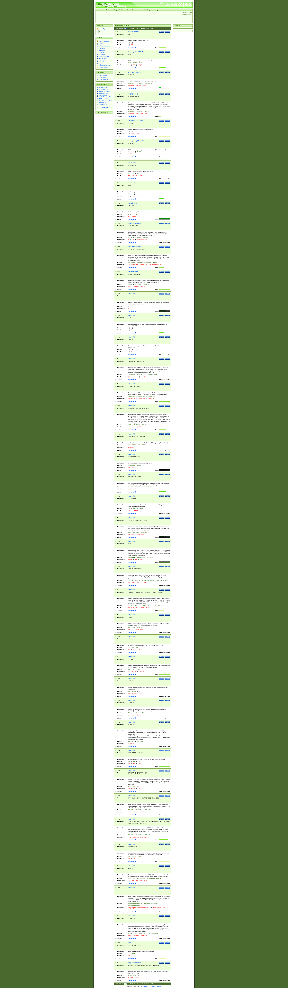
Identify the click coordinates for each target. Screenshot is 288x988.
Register (101, 64)
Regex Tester (118, 10)
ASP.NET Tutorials (156, 986)
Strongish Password (134, 223)
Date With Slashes (133, 272)
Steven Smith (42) (103, 89)
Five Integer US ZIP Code (135, 52)
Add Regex (147, 10)
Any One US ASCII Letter (135, 120)
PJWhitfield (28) (103, 95)
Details (162, 31)
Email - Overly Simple (134, 246)
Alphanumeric (132, 163)
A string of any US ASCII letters (138, 141)
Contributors (102, 54)
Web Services (102, 58)
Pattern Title (131, 293)
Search (108, 10)
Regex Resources (104, 56)
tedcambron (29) (103, 93)
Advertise (101, 60)
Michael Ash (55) (103, 87)
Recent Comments (104, 67)
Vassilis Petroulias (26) (105, 97)
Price (129, 942)
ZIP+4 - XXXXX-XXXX (134, 72)
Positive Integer (133, 183)
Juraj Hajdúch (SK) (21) (105, 100)
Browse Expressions (133, 10)
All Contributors (103, 107)
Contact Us (102, 62)
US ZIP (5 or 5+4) (133, 94)
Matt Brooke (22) (103, 98)
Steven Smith (132, 48)
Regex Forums (103, 75)
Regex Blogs (102, 77)
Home (100, 10)
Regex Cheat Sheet (104, 41)
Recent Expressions (104, 29)
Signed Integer (132, 203)
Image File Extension (134, 963)
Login (157, 10)
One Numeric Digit (133, 32)
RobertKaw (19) (103, 104)
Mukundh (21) (102, 102)
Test (168, 31)
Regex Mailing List (104, 79)
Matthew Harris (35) (104, 91)
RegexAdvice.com (145, 986)
